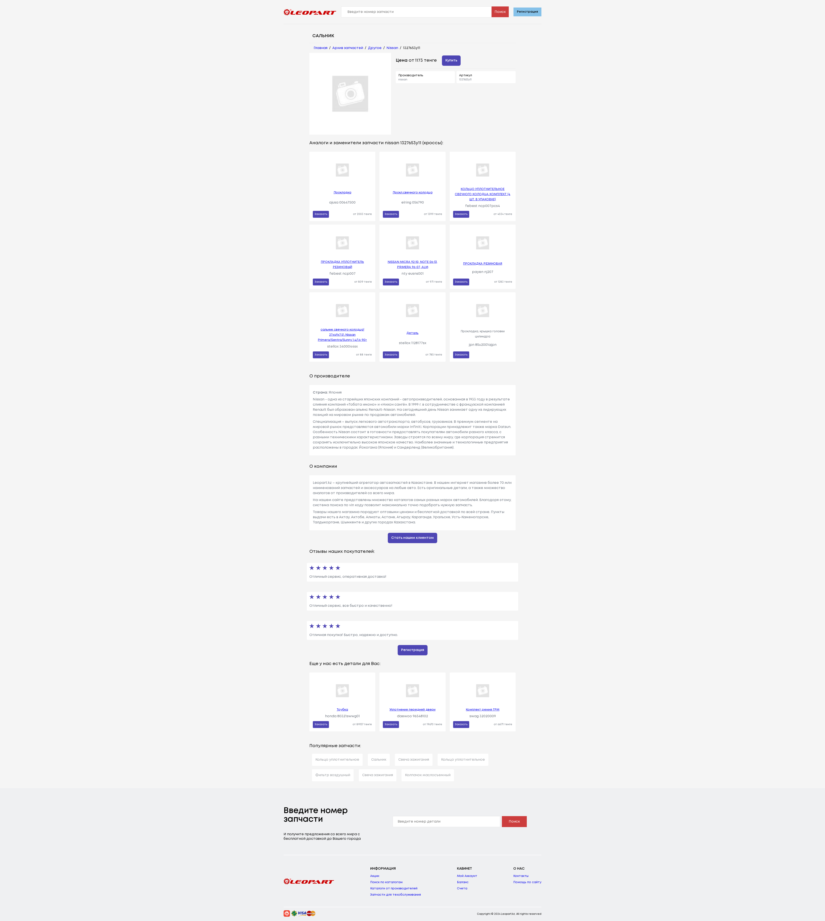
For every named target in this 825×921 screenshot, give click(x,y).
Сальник (378, 759)
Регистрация (527, 12)
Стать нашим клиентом (412, 537)
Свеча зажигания (413, 759)
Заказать (321, 214)
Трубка (342, 709)
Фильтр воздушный (332, 775)
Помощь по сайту (527, 882)
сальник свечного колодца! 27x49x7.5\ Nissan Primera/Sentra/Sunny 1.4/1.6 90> (342, 334)
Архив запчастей (347, 48)
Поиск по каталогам (386, 882)
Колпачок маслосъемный (428, 775)
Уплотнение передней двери (412, 709)
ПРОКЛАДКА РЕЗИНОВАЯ (482, 263)
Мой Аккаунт (467, 876)
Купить (451, 60)
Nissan (392, 48)
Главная (320, 48)
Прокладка (342, 192)
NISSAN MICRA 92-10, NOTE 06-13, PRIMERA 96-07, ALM (412, 264)
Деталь (412, 333)
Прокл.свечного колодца (412, 192)
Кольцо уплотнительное (337, 759)
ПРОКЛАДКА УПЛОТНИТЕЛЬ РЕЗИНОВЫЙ (342, 264)
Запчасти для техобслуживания (395, 894)
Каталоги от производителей (393, 888)
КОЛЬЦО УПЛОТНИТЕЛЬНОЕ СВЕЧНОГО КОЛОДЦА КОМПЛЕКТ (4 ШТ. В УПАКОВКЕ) (482, 194)
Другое (375, 48)
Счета (462, 888)
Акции (374, 876)
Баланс (463, 882)
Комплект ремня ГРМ (482, 709)
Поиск (500, 12)
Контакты (521, 876)
